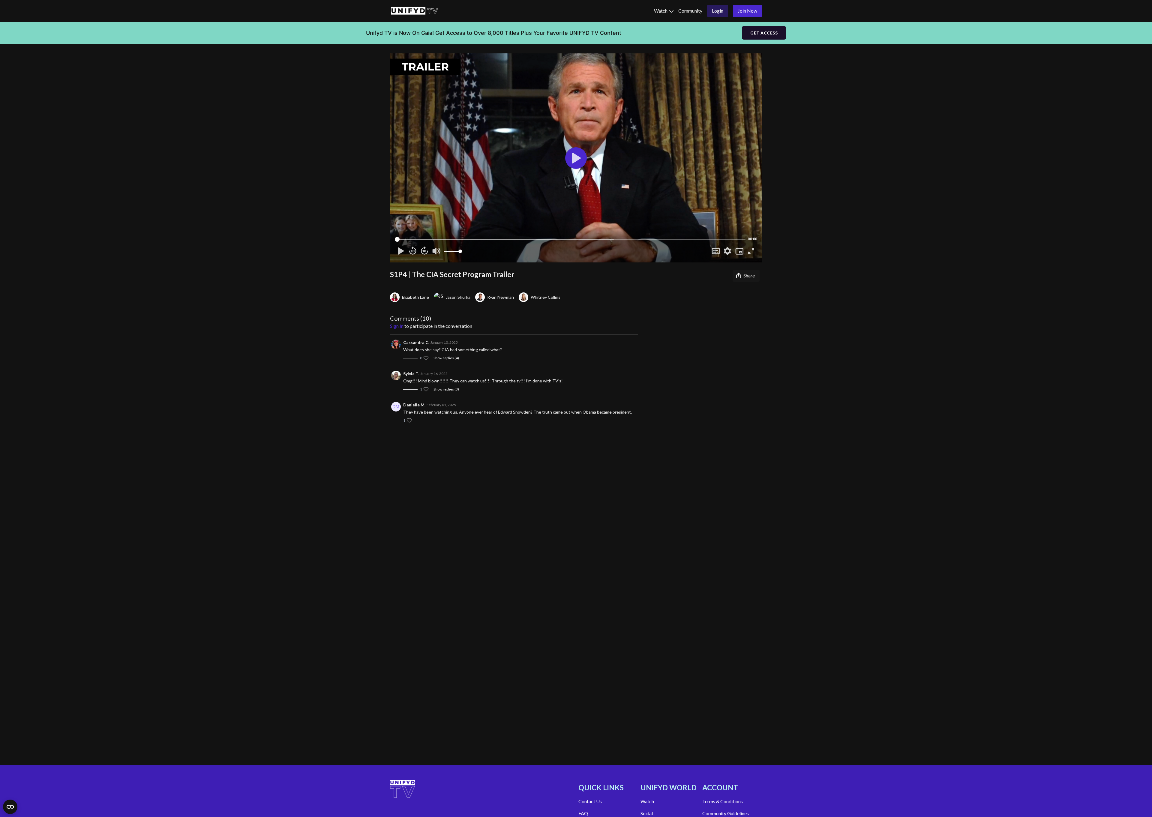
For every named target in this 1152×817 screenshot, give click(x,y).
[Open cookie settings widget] (10, 807)
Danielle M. (414, 404)
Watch (661, 10)
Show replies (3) (446, 389)
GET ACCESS (764, 32)
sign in (397, 326)
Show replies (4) (446, 358)
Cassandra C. (416, 342)
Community (690, 10)
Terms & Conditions (722, 801)
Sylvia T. (411, 373)
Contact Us (590, 801)
